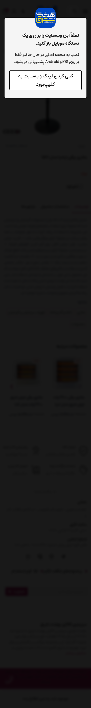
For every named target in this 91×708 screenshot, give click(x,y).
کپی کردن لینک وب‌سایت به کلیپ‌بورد (45, 80)
